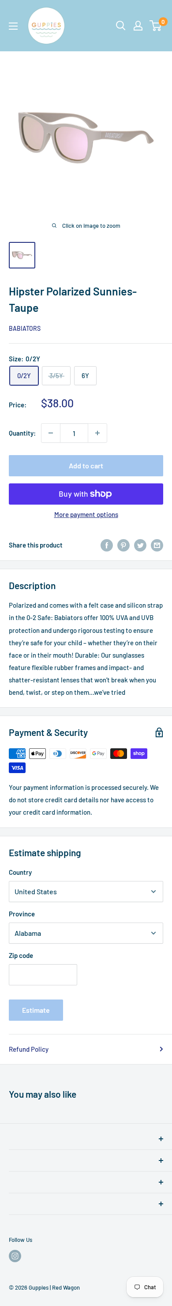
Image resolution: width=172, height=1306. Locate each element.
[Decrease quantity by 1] (50, 433)
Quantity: (22, 433)
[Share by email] (157, 545)
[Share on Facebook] (107, 545)
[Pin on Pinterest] (123, 545)
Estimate (36, 1010)
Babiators (25, 328)
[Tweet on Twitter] (140, 545)
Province (22, 914)
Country (20, 872)
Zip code (21, 955)
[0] (155, 25)
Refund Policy (29, 1049)
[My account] (138, 26)
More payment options (86, 514)
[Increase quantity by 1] (97, 433)
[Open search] (121, 26)
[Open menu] (13, 26)
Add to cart (86, 465)
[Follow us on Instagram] (15, 1256)
